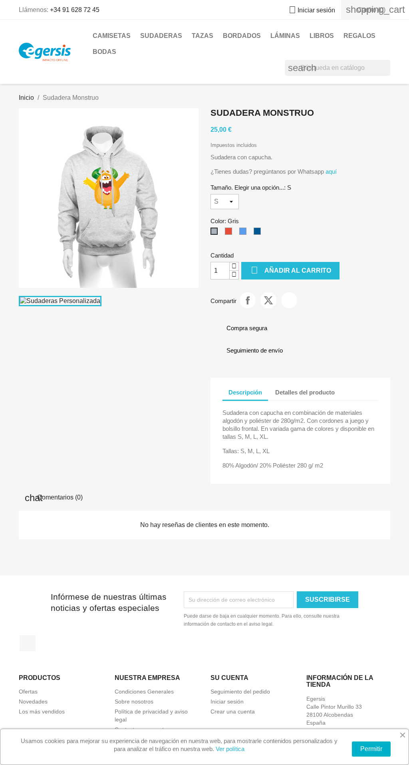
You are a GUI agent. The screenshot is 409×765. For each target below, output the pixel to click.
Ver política (230, 748)
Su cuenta (229, 677)
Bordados (242, 35)
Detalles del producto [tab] (305, 392)
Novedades (33, 701)
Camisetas (112, 35)
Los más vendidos (42, 711)
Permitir (371, 748)
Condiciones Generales (144, 691)
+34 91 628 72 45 (74, 9)
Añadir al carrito (291, 270)
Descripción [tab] (245, 392)
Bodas (104, 51)
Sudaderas (161, 35)
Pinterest (289, 300)
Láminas (285, 35)
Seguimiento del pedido (240, 691)
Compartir (248, 300)
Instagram (28, 643)
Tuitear (268, 300)
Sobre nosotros (134, 701)
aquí (330, 171)
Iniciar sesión (227, 701)
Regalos (359, 35)
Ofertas (28, 691)
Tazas (202, 35)
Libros (322, 35)
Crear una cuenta (232, 711)
